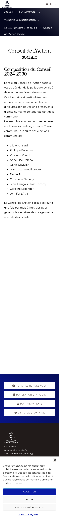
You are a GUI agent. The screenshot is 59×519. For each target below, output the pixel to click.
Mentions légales (28, 514)
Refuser (29, 499)
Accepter (29, 491)
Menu (53, 4)
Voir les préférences (29, 507)
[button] (54, 460)
